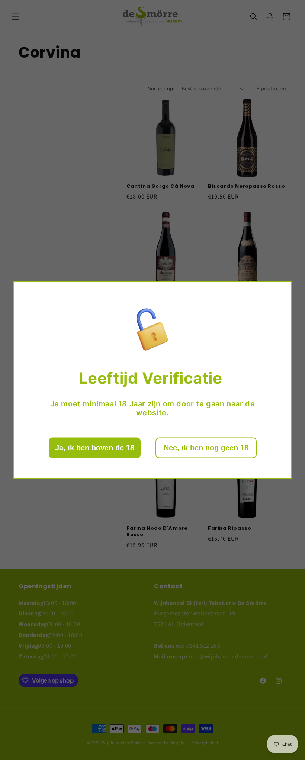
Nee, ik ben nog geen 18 (206, 448)
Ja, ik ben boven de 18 (94, 448)
